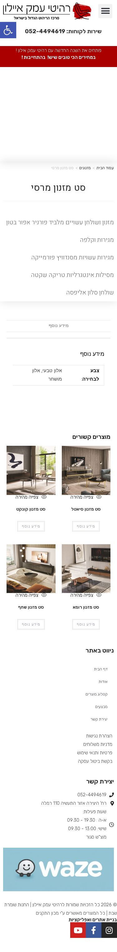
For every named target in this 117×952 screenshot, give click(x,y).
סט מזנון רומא (86, 607)
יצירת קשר (99, 719)
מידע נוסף (59, 326)
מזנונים (85, 167)
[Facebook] (93, 930)
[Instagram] (109, 930)
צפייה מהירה (83, 497)
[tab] (58, 326)
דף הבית (101, 669)
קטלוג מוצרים (96, 694)
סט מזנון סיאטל (86, 509)
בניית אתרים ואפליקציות (93, 920)
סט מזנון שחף (31, 607)
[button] (105, 11)
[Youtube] (78, 930)
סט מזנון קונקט (31, 509)
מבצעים (101, 706)
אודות (103, 681)
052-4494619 (45, 31)
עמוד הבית (105, 167)
